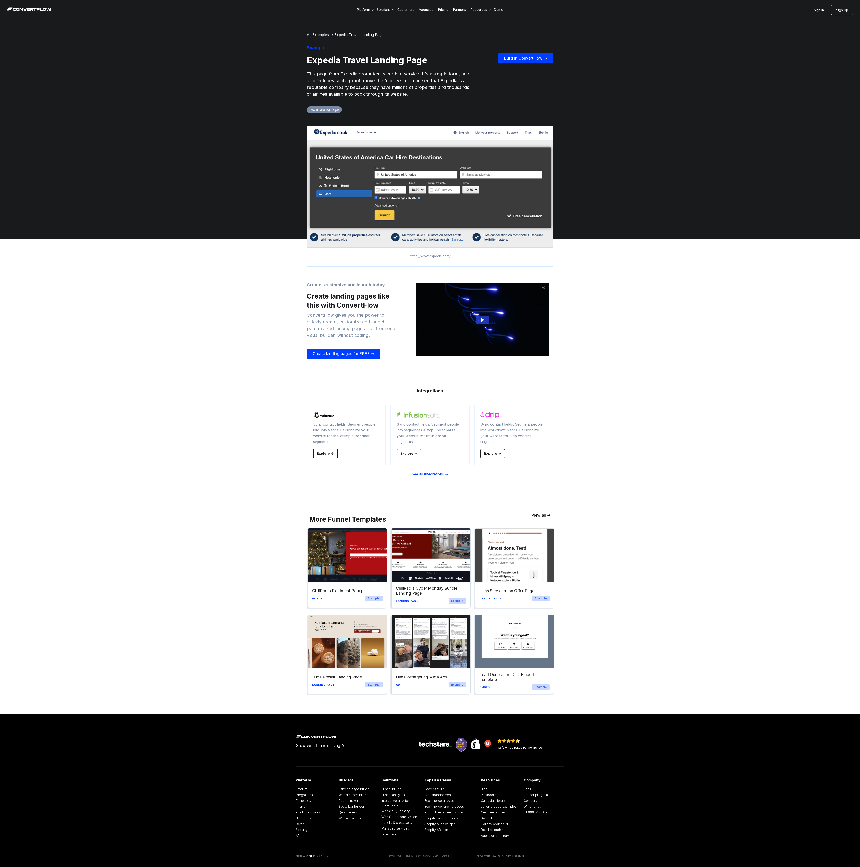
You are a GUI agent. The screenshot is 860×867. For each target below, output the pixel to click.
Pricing (443, 9)
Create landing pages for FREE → (343, 353)
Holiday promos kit (494, 824)
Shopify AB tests (436, 830)
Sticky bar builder (351, 806)
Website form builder (354, 795)
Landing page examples (498, 806)
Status (445, 855)
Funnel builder (391, 789)
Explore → (325, 453)
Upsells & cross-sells (396, 822)
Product (301, 789)
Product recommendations (443, 812)
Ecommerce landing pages (444, 806)
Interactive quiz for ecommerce (395, 803)
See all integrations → (430, 474)
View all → (541, 515)
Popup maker (348, 800)
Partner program (536, 795)
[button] (364, 9)
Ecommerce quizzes (439, 800)
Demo (498, 9)
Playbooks (488, 795)
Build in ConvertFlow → (525, 58)
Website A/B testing (395, 811)
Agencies (426, 9)
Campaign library (493, 800)
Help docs (303, 818)
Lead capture (434, 789)
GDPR (435, 855)
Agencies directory (495, 835)
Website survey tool (353, 818)
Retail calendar (492, 830)
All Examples (318, 34)
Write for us (532, 806)
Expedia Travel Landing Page (358, 34)
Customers (405, 9)
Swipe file (488, 818)
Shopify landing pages (441, 818)
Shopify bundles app (439, 824)
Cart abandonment (438, 795)
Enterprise (388, 834)
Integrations (304, 795)
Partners (459, 9)
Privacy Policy (413, 855)
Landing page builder (354, 789)
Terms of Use (394, 855)
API (298, 835)
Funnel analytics (393, 795)
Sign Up (842, 10)
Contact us (531, 800)
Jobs (527, 789)
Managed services (395, 828)
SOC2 (426, 855)
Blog (484, 789)
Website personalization (399, 817)
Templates (303, 800)
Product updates (308, 812)
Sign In (819, 10)
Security (302, 830)
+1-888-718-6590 (537, 812)
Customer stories (493, 812)
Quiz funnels (348, 812)
